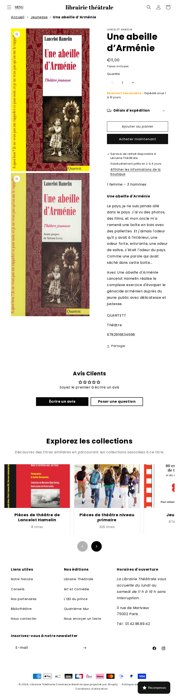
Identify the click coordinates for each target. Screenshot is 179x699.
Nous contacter (23, 618)
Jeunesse (39, 17)
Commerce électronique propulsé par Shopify (87, 684)
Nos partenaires (24, 599)
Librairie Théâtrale (78, 579)
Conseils (18, 589)
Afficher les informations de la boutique (135, 171)
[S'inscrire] (84, 648)
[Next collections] (96, 546)
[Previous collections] (82, 546)
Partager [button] (118, 346)
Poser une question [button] (117, 401)
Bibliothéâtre (21, 609)
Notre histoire (22, 579)
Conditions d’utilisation (91, 688)
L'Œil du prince (76, 599)
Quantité (113, 74)
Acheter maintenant (137, 139)
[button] (9, 7)
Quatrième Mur (76, 609)
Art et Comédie (76, 589)
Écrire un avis (62, 401)
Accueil (17, 17)
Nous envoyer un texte (82, 618)
